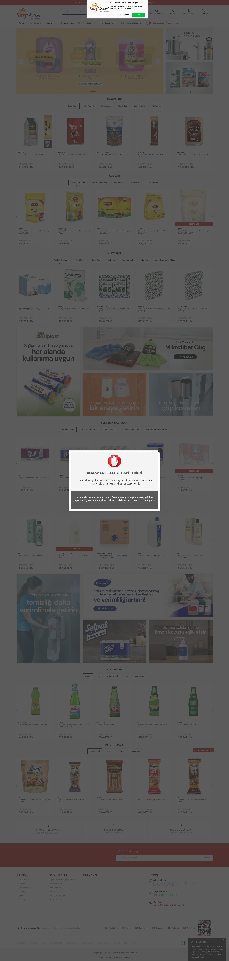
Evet (138, 15)
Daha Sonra (124, 15)
